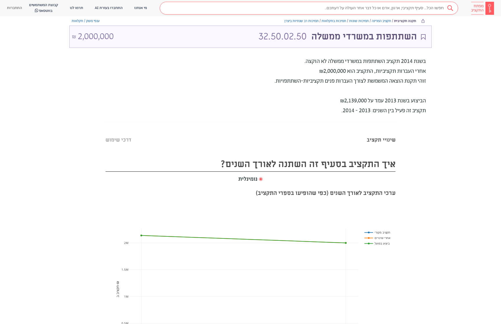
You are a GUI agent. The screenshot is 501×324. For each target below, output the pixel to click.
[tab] (381, 133)
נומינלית (247, 179)
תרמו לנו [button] (76, 8)
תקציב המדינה (381, 21)
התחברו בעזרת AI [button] (109, 8)
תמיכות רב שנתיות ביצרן (301, 21)
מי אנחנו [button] (140, 8)
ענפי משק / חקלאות (86, 21)
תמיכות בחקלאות (334, 21)
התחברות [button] (14, 8)
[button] (309, 8)
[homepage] (482, 8)
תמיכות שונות (359, 21)
